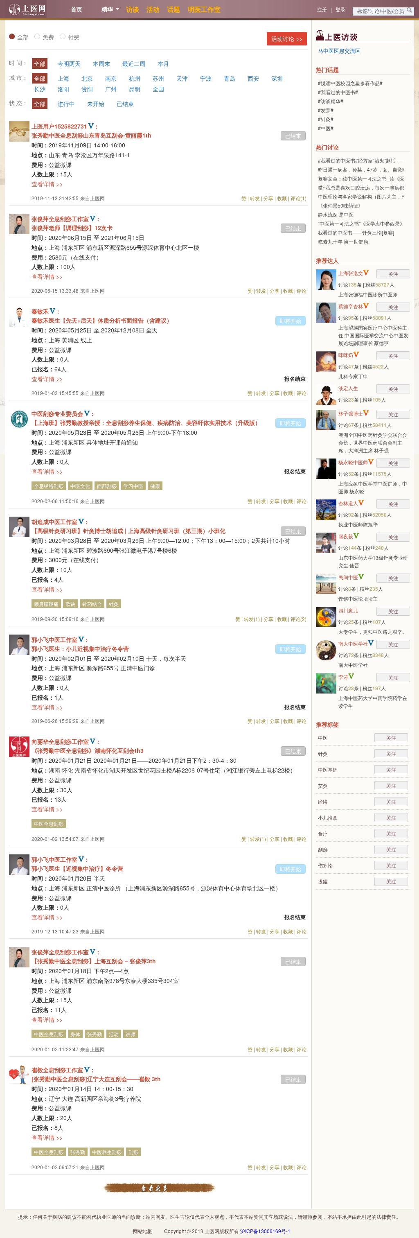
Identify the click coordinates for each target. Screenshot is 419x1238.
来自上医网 (92, 197)
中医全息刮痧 (48, 823)
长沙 (39, 89)
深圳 (277, 78)
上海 (63, 78)
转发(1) (252, 618)
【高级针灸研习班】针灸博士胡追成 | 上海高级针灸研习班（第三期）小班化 (128, 530)
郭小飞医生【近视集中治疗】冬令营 (77, 868)
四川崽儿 (348, 610)
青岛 (229, 78)
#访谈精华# (330, 100)
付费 (73, 37)
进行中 (66, 103)
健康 (155, 485)
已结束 (125, 103)
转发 (255, 197)
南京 (111, 78)
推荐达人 (327, 260)
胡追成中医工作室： (61, 521)
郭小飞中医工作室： (61, 639)
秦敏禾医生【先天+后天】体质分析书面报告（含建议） (102, 320)
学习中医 (133, 485)
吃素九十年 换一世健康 (343, 241)
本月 (163, 63)
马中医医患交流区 (339, 50)
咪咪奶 (345, 354)
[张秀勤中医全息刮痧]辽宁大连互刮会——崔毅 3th (96, 1079)
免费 (48, 37)
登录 (340, 9)
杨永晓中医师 (353, 462)
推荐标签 (327, 724)
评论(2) (298, 618)
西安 (253, 78)
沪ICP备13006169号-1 (265, 1230)
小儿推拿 (328, 817)
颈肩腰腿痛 (46, 603)
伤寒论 (325, 865)
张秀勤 (94, 1033)
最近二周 (133, 63)
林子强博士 (350, 413)
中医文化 (80, 485)
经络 (323, 801)
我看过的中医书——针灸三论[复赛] (356, 232)
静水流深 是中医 (336, 214)
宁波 (206, 78)
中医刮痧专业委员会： (63, 413)
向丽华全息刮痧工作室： (66, 741)
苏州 (158, 78)
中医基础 (328, 769)
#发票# (325, 109)
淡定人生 (348, 387)
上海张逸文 (350, 272)
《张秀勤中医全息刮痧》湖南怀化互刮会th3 (88, 750)
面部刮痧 (107, 485)
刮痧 (133, 1151)
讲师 (130, 1033)
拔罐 (323, 881)
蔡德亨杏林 (350, 306)
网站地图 (143, 1230)
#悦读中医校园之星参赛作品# (350, 82)
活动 (114, 1033)
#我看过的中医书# (338, 91)
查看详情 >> (47, 184)
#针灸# (325, 118)
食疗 (323, 833)
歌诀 (70, 603)
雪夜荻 (345, 536)
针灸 (114, 603)
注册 (322, 9)
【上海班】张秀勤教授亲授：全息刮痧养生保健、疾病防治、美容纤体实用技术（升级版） (146, 422)
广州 (111, 89)
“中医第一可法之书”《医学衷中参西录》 (361, 223)
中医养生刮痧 (107, 1151)
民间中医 (348, 577)
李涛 (343, 676)
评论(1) (298, 197)
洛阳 (63, 89)
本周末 (101, 63)
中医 (323, 737)
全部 (23, 37)
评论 (301, 290)
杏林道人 (348, 502)
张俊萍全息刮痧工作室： (66, 219)
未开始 (95, 103)
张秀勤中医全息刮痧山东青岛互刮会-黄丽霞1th (91, 135)
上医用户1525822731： (65, 126)
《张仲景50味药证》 (340, 205)
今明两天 (69, 63)
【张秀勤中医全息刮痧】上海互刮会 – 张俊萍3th (94, 961)
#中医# (325, 127)
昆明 (134, 89)
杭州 (134, 78)
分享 (268, 197)
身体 (75, 1033)
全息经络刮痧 (48, 485)
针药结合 (92, 603)
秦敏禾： (46, 311)
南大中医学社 (353, 643)
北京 (87, 78)
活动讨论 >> (286, 38)
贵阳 (87, 89)
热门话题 (327, 70)
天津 (182, 78)
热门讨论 (327, 147)
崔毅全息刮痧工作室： (63, 1070)
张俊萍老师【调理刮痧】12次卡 (72, 228)
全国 (158, 89)
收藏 (282, 197)
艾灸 (323, 785)
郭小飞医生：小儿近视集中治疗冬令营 (80, 648)
